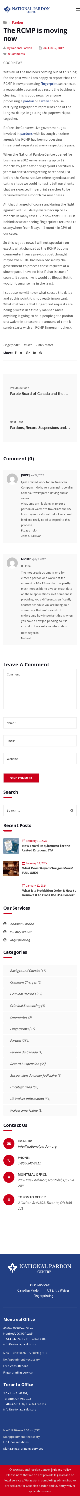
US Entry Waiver (20, 932)
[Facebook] (15, 353)
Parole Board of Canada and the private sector (40, 393)
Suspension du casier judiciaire (33, 1075)
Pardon (17, 22)
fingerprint (49, 83)
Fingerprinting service (18, 1372)
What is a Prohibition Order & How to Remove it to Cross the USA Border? (49, 892)
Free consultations (15, 1366)
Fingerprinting (19, 940)
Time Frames (44, 345)
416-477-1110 (15, 1404)
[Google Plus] (28, 353)
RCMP (27, 345)
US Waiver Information (27, 1098)
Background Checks (25, 970)
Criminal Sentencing (25, 1005)
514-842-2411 (15, 1339)
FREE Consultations (16, 1442)
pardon (28, 101)
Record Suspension (24, 1063)
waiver (46, 101)
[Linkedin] (34, 353)
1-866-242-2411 (29, 1163)
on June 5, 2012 (53, 48)
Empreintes (18, 1017)
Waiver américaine (24, 1110)
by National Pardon (19, 48)
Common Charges (23, 982)
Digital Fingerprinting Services (23, 1449)
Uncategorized (21, 1087)
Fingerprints (11, 345)
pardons (26, 133)
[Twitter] (21, 353)
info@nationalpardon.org (37, 1146)
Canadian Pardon (21, 924)
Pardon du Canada (24, 1052)
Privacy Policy (61, 1470)
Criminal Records (23, 994)
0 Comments (16, 54)
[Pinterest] (40, 353)
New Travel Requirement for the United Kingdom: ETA (46, 848)
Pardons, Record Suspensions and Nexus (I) (40, 427)
